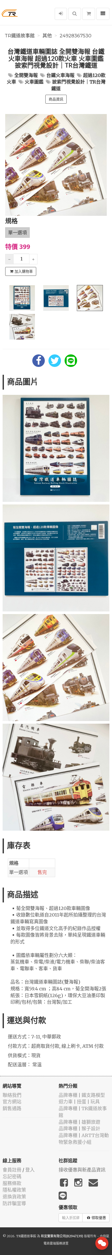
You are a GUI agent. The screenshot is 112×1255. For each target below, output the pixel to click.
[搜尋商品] (74, 14)
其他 (47, 36)
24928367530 (75, 36)
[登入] (61, 14)
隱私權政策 (14, 1190)
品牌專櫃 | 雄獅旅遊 (79, 1122)
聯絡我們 (12, 1095)
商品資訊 (56, 99)
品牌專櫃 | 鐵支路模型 (82, 1095)
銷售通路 (12, 1108)
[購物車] (88, 14)
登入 (30, 1170)
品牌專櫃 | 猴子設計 (79, 1129)
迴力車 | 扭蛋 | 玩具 (79, 1102)
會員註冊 (12, 1170)
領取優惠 (98, 1217)
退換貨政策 (14, 1197)
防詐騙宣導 (14, 1203)
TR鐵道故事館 (20, 36)
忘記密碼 (12, 1177)
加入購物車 (24, 271)
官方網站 (12, 1102)
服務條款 (12, 1183)
